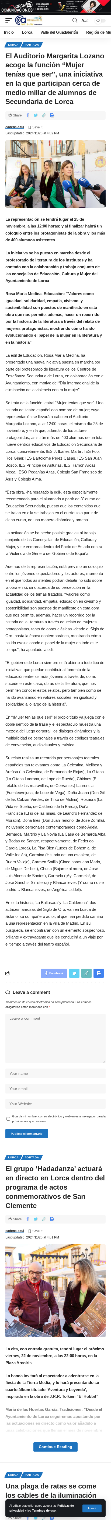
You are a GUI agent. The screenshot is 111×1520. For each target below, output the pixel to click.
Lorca (13, 44)
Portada (32, 44)
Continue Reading (55, 1447)
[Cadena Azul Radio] (29, 20)
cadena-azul (14, 127)
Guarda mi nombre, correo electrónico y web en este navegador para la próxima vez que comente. (59, 1119)
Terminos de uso (44, 1510)
